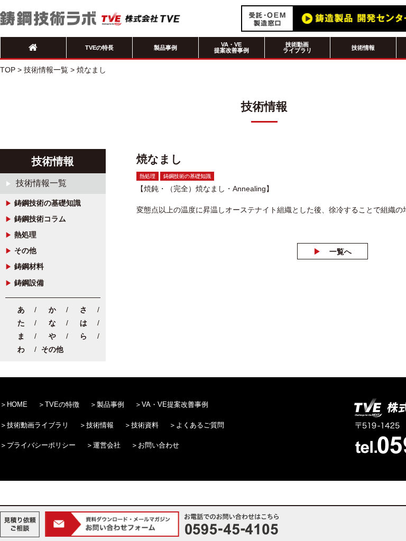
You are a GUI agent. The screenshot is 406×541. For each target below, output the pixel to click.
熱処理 (25, 234)
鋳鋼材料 (29, 266)
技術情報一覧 (41, 183)
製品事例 (165, 47)
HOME (17, 404)
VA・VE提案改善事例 (231, 47)
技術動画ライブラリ (297, 47)
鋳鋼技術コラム (40, 218)
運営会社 (107, 445)
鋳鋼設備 (29, 282)
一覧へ (340, 251)
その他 (25, 250)
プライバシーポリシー (41, 445)
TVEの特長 (99, 47)
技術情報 (363, 47)
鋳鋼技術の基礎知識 (47, 203)
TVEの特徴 (62, 404)
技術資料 (145, 425)
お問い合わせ (158, 445)
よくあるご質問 (200, 425)
